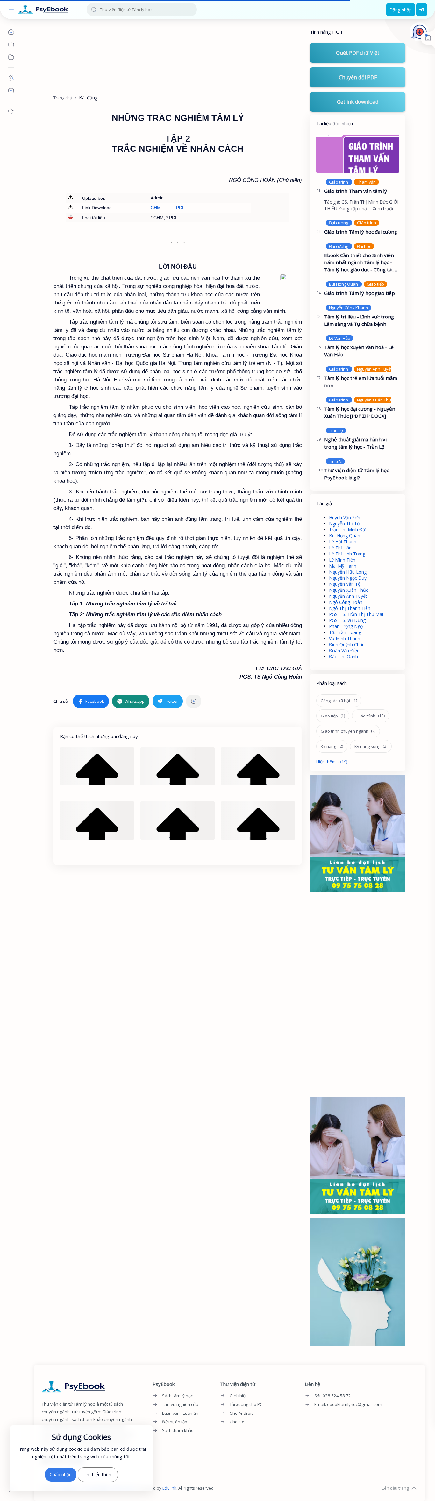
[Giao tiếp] (375, 284)
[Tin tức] (335, 461)
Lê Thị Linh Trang (347, 554)
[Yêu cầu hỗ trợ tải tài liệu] (419, 31)
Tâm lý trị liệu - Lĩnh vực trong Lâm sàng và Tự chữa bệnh (359, 320)
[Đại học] (364, 246)
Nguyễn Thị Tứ (344, 523)
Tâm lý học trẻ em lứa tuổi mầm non (360, 381)
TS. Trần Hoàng (345, 632)
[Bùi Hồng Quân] (344, 284)
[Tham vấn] (366, 182)
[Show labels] (333, 761)
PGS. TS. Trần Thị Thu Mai (356, 614)
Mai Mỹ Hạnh (342, 566)
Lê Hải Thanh (342, 542)
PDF (180, 207)
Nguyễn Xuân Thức (348, 590)
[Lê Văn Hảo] (339, 338)
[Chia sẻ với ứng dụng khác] (193, 701)
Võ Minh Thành (344, 638)
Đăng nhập (400, 10)
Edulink (169, 1488)
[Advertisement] (177, 60)
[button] (91, 701)
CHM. (156, 207)
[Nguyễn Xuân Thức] (375, 400)
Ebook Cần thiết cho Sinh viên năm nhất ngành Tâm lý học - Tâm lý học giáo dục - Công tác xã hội (359, 262)
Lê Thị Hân (340, 548)
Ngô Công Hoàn (345, 602)
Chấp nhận (61, 1474)
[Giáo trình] (339, 182)
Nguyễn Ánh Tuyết (348, 596)
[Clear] (191, 9)
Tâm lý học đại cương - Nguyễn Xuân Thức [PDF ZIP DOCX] (359, 412)
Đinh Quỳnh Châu (347, 644)
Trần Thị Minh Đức (348, 530)
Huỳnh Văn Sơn (344, 517)
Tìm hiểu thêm (98, 1474)
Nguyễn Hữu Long (348, 572)
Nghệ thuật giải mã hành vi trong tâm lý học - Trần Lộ (355, 443)
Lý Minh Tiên (342, 560)
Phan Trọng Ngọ (346, 626)
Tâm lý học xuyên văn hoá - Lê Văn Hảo (359, 351)
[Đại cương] (339, 223)
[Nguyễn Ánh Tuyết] (374, 369)
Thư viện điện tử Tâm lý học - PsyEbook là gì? (358, 474)
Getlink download (357, 101)
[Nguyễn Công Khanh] (348, 308)
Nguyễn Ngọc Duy (348, 578)
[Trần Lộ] (336, 430)
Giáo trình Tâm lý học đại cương (360, 231)
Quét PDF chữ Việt (357, 52)
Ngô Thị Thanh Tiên (349, 608)
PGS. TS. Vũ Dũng (347, 620)
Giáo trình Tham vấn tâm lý (355, 191)
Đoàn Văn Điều (344, 650)
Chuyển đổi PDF (358, 77)
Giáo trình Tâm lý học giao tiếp (359, 293)
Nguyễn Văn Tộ (344, 584)
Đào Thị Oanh (343, 656)
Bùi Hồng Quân (344, 536)
